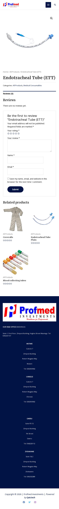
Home (5, 72)
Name (11, 155)
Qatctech (31, 497)
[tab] (29, 93)
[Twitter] (29, 502)
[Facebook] (24, 502)
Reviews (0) (8, 93)
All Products (14, 72)
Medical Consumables (32, 85)
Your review (13, 138)
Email (10, 166)
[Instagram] (35, 502)
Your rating (13, 130)
